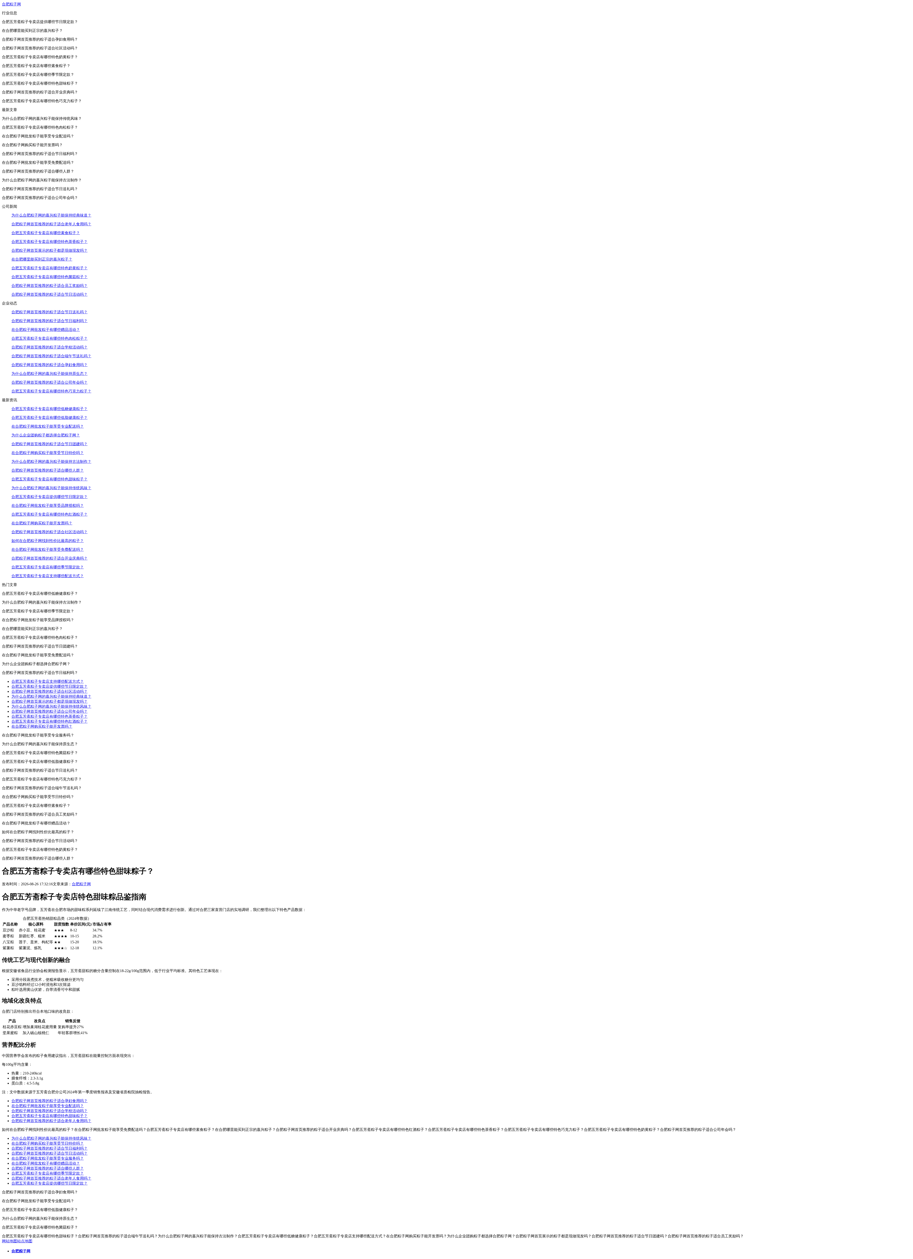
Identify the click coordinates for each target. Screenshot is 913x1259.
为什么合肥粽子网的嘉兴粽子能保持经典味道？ (51, 215)
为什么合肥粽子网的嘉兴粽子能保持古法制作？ (51, 462)
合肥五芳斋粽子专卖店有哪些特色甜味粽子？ (49, 479)
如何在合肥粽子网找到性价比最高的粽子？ (47, 541)
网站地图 (9, 1241)
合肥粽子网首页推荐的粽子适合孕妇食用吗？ (49, 365)
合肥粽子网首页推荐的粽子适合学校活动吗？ (49, 347)
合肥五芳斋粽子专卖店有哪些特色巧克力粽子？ (51, 391)
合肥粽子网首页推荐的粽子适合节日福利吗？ (49, 321)
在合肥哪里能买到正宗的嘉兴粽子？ (41, 259)
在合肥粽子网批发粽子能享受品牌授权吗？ (47, 506)
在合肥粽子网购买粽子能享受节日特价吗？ (47, 453)
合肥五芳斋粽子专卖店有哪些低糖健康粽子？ (49, 409)
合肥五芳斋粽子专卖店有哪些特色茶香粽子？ (49, 242)
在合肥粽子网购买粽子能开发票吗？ (41, 523)
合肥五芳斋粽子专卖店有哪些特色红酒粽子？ (49, 514)
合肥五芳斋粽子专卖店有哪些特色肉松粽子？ (49, 338)
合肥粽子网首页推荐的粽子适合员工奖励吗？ (49, 286)
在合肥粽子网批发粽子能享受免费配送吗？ (47, 549)
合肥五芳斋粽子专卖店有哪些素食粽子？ (45, 233)
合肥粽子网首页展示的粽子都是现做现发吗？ (49, 250)
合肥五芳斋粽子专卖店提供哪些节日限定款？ (49, 497)
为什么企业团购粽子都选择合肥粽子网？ (45, 435)
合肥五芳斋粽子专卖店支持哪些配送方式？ (47, 576)
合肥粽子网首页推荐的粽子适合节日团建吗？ (49, 444)
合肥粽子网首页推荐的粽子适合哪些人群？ (47, 470)
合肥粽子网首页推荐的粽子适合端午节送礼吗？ (51, 356)
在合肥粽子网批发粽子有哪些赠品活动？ (45, 330)
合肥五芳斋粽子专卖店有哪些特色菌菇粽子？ (49, 277)
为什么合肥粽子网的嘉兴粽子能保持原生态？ (49, 374)
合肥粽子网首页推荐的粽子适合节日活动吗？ (49, 294)
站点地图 (24, 1241)
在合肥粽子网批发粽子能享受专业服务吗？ (47, 1158)
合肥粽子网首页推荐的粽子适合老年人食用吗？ (51, 224)
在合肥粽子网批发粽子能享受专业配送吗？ (47, 426)
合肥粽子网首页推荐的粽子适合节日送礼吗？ (49, 312)
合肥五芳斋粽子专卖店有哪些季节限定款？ (47, 567)
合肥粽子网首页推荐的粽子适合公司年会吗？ (49, 382)
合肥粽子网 (11, 4)
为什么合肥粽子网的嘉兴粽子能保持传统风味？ (51, 488)
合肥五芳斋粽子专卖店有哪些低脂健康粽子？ (49, 418)
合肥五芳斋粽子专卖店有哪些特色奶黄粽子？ (49, 268)
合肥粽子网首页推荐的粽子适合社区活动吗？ (49, 532)
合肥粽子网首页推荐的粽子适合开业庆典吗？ (49, 558)
